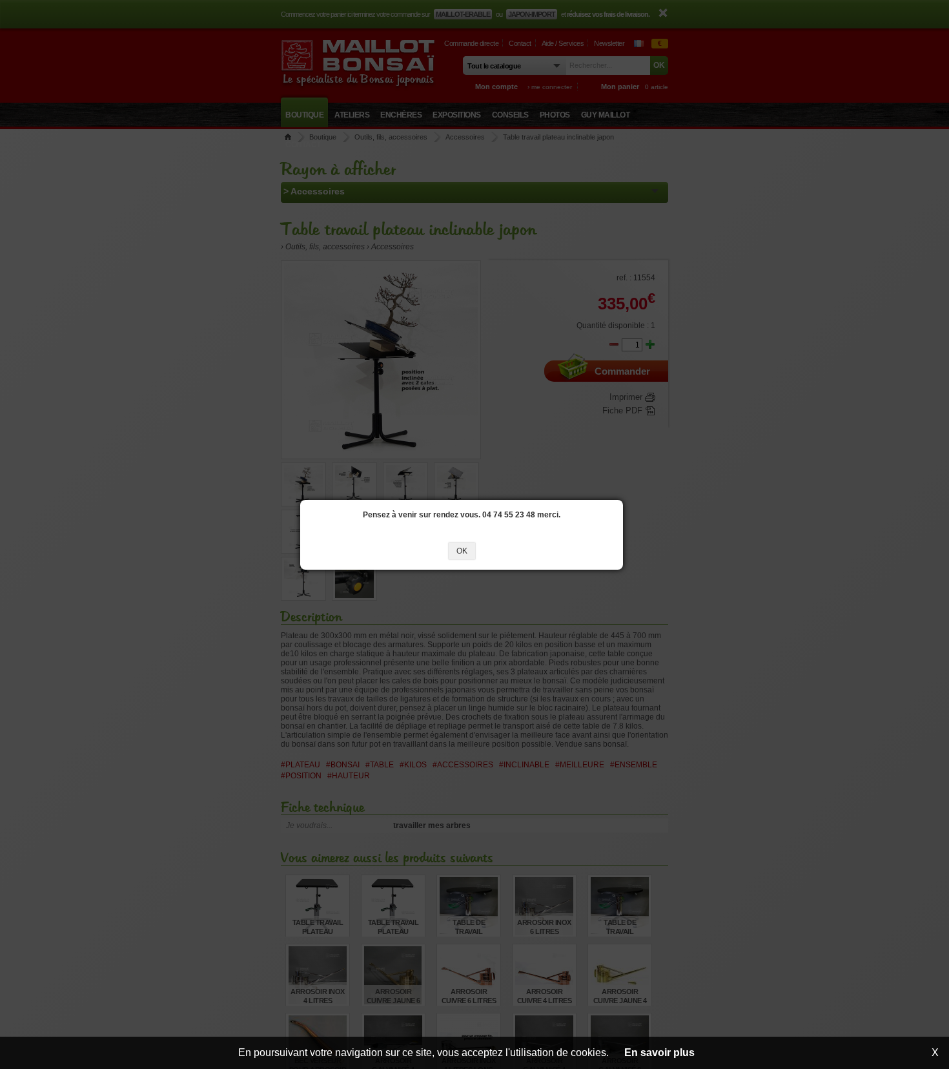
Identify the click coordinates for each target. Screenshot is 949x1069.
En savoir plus (659, 1052)
